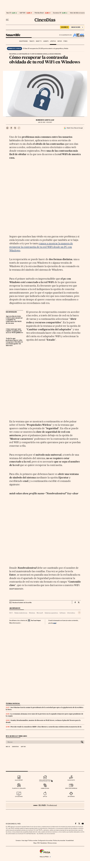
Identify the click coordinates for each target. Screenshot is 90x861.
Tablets (31, 41)
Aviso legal (25, 840)
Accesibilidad (70, 840)
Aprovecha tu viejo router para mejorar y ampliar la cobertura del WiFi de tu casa (14, 320)
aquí (54, 623)
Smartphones (23, 41)
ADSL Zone (78, 35)
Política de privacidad (59, 840)
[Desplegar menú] (7, 20)
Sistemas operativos (51, 613)
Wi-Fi (11, 613)
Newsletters (43, 843)
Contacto (18, 840)
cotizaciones (19, 796)
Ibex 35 (8, 13)
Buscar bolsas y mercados (16, 736)
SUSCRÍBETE (64, 27)
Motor (60, 41)
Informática (71, 613)
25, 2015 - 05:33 (45, 122)
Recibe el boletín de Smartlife (22, 602)
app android (71, 796)
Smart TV (39, 41)
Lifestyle (53, 41)
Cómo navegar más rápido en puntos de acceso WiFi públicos (14, 330)
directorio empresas (71, 788)
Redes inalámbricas (20, 613)
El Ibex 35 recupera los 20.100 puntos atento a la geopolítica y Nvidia (45, 48)
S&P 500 (22, 13)
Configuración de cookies (45, 840)
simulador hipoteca (45, 780)
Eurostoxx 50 (57, 13)
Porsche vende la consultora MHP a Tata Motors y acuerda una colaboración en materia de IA (46, 727)
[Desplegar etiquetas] (79, 612)
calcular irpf (19, 780)
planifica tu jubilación (19, 788)
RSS (38, 843)
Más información (14, 623)
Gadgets (46, 41)
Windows (32, 613)
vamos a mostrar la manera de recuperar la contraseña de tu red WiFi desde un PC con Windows (41, 247)
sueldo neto (71, 780)
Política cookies (32, 840)
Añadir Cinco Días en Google (75, 128)
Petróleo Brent (39, 13)
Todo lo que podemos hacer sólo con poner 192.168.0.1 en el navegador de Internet (14, 342)
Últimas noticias (13, 703)
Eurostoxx (15, 746)
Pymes (65, 41)
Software (62, 613)
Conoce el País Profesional (45, 805)
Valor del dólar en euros (77, 13)
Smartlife (13, 35)
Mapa (35, 843)
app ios (45, 796)
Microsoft (40, 613)
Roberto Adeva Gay (45, 120)
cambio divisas (45, 788)
